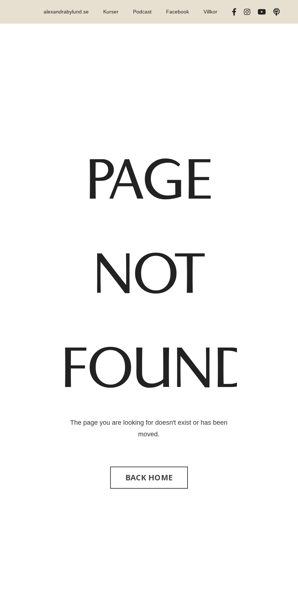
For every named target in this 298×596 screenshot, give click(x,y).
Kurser (110, 12)
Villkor (210, 12)
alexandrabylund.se (66, 12)
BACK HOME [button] (149, 477)
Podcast (142, 12)
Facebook (177, 12)
